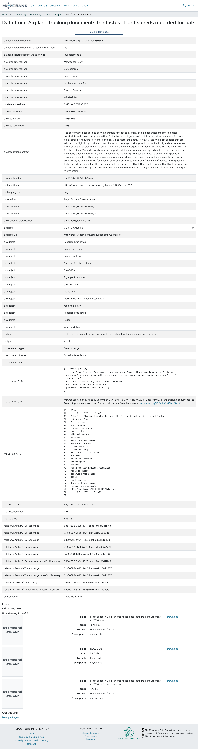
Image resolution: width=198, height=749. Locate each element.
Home (5, 14)
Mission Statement (90, 733)
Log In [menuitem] (190, 5)
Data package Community (26, 14)
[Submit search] (184, 5)
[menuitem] (75, 5)
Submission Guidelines (31, 736)
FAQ (31, 733)
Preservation (91, 736)
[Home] (15, 5)
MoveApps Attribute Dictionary (31, 740)
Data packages (53, 14)
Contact (31, 743)
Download (172, 616)
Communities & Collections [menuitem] (45, 5)
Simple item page (99, 31)
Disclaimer (90, 739)
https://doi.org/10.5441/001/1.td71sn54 (160, 403)
